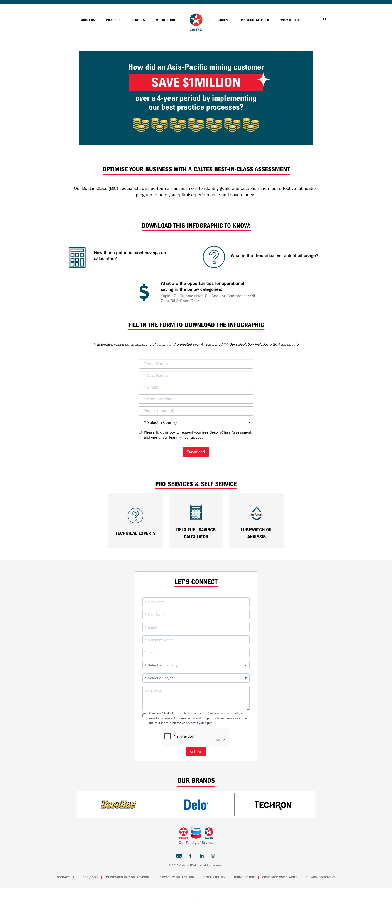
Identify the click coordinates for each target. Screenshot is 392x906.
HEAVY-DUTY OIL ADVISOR (175, 877)
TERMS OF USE (244, 877)
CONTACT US (65, 877)
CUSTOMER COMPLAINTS (279, 877)
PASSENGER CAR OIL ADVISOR (127, 877)
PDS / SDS (90, 877)
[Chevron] (196, 30)
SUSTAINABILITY (214, 877)
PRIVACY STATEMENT (320, 877)
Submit (196, 751)
